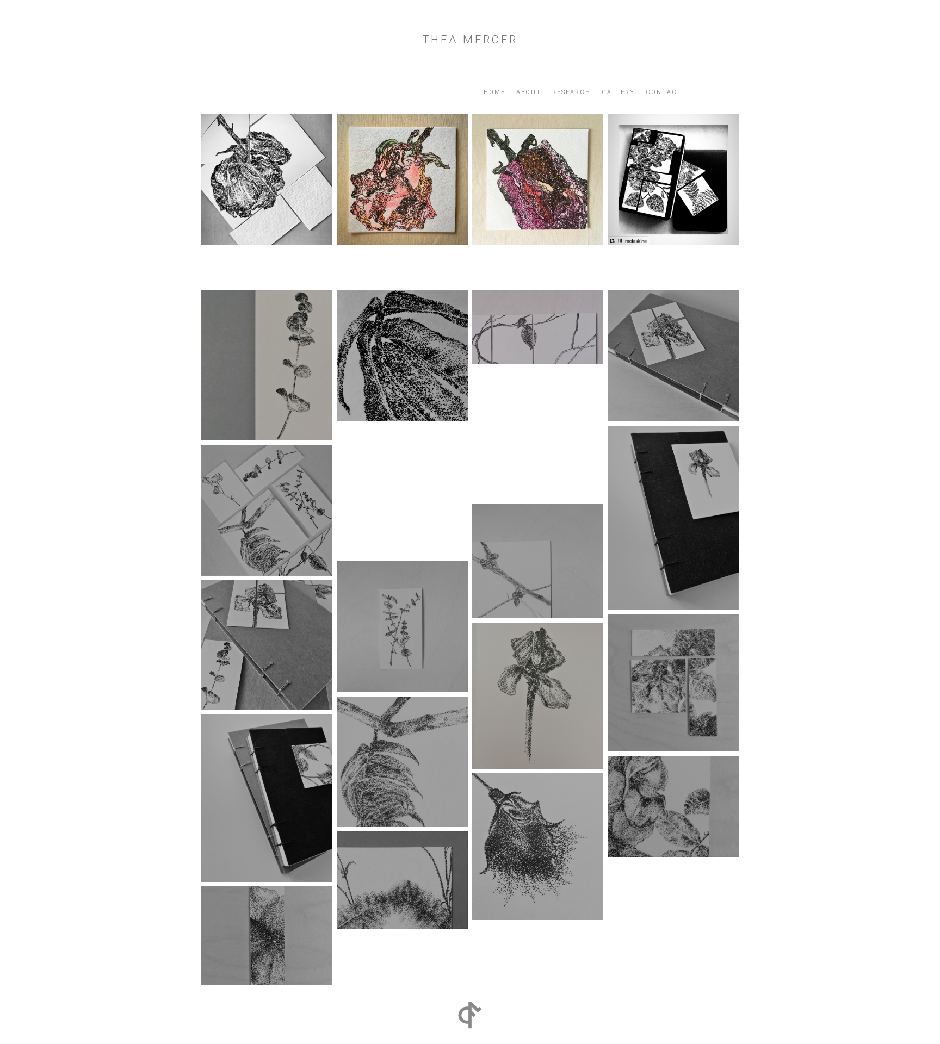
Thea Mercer (470, 39)
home (494, 92)
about (528, 92)
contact (664, 92)
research (571, 92)
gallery (618, 92)
